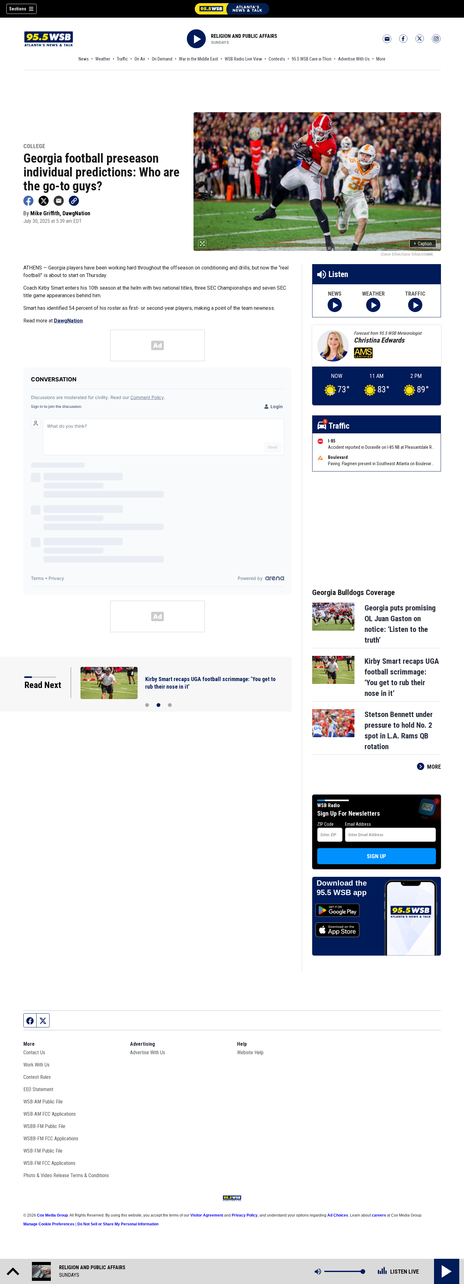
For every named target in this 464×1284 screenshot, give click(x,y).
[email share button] (59, 201)
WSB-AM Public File (43, 1102)
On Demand (162, 58)
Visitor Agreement (206, 1215)
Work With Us (36, 1065)
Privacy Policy (245, 1215)
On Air (139, 58)
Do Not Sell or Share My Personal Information (117, 1224)
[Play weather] (373, 305)
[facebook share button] (28, 201)
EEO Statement (38, 1089)
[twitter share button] (44, 201)
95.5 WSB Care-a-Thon (311, 58)
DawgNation (68, 321)
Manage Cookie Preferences (48, 1224)
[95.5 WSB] (232, 9)
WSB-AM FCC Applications (49, 1114)
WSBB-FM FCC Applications (50, 1139)
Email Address (358, 824)
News (84, 58)
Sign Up (376, 856)
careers (379, 1215)
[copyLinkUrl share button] (74, 201)
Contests (277, 58)
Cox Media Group (52, 1215)
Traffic (122, 58)
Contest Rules (37, 1077)
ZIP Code (325, 824)
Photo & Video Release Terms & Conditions (66, 1175)
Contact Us (34, 1053)
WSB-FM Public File (42, 1151)
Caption (423, 243)
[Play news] (335, 305)
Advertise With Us (354, 58)
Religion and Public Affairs (244, 36)
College (34, 146)
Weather (102, 58)
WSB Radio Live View (243, 58)
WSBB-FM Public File (44, 1126)
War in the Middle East (198, 58)
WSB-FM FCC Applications (49, 1163)
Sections (17, 8)
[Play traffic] (415, 305)
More (380, 58)
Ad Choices (337, 1215)
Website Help (250, 1053)
